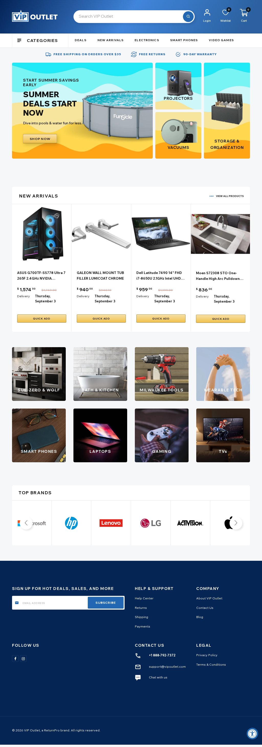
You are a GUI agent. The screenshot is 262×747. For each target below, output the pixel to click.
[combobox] (134, 16)
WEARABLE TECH (223, 390)
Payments (142, 626)
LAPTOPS (100, 451)
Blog (199, 617)
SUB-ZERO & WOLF (39, 390)
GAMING (161, 451)
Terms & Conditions (211, 664)
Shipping (141, 617)
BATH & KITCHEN (100, 390)
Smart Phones (184, 40)
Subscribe (105, 603)
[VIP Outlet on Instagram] (23, 658)
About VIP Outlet (209, 598)
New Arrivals (110, 40)
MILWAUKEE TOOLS (162, 390)
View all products (230, 196)
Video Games (221, 40)
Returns (141, 608)
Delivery (23, 296)
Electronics (147, 40)
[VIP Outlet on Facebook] (15, 658)
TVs (223, 451)
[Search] (188, 16)
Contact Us (204, 608)
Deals (80, 40)
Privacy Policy (206, 655)
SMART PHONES (39, 451)
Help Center (144, 598)
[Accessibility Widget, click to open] (252, 733)
